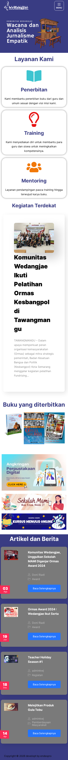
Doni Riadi (38, 574)
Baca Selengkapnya (44, 588)
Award (36, 579)
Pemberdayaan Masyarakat (41, 723)
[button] (7, 428)
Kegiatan (37, 675)
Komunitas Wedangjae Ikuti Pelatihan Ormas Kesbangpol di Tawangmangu (32, 293)
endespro (45, 756)
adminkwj (38, 670)
